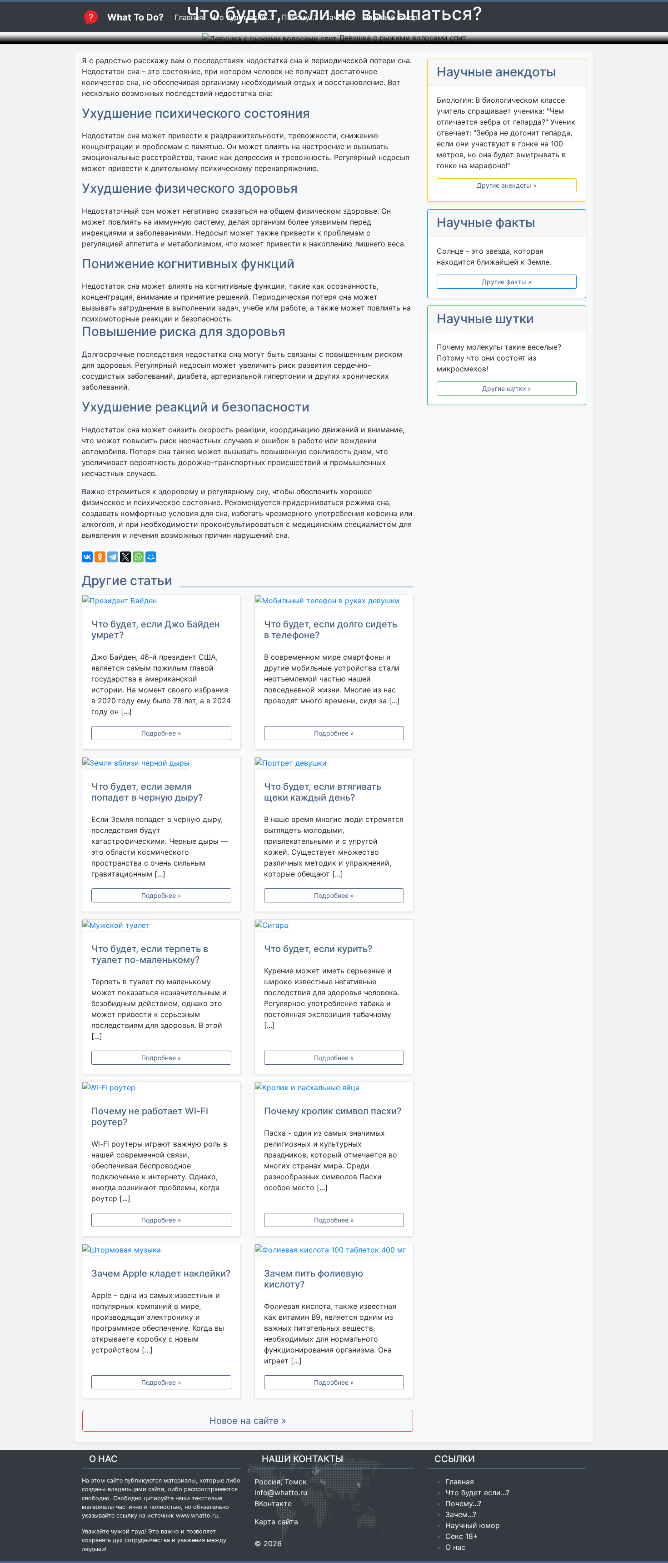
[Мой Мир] (150, 556)
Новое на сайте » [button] (247, 1420)
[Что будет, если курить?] (334, 927)
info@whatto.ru (280, 1492)
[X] (125, 556)
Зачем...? (460, 1514)
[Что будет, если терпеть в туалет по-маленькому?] (161, 927)
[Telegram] (112, 556)
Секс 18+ (461, 1536)
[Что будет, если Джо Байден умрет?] (161, 602)
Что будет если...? (477, 1492)
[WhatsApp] (138, 556)
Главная (459, 1481)
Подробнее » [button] (161, 733)
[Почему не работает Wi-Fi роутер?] (161, 1089)
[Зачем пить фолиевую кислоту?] (334, 1251)
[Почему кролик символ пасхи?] (334, 1089)
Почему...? (463, 1503)
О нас (455, 1547)
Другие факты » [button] (507, 282)
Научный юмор (472, 1525)
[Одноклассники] (100, 556)
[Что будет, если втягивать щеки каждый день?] (334, 764)
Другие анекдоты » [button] (507, 185)
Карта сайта (276, 1521)
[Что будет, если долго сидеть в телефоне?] (334, 602)
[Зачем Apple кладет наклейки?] (161, 1251)
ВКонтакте (273, 1503)
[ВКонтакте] (87, 556)
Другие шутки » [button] (506, 388)
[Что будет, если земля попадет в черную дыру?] (161, 764)
